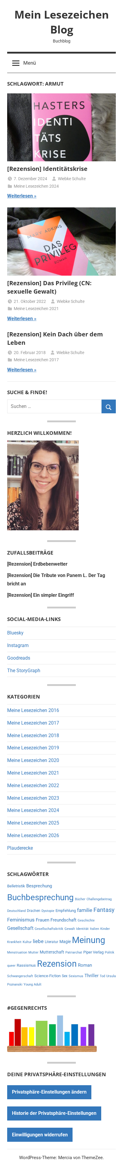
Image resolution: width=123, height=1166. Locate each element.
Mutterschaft (52, 952)
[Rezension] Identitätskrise (47, 169)
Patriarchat (73, 952)
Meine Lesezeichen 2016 (33, 710)
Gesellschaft (20, 928)
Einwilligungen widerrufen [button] (40, 1135)
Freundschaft (63, 920)
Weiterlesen (20, 196)
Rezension (57, 964)
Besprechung (39, 886)
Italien (94, 929)
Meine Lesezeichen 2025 (33, 823)
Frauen (42, 920)
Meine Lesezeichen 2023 (33, 798)
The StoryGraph (23, 670)
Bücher (80, 899)
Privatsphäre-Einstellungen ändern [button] (49, 1092)
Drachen (33, 911)
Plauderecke (20, 848)
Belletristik (16, 886)
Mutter (33, 952)
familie (84, 910)
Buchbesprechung (40, 897)
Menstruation (17, 952)
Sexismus (76, 976)
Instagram (18, 645)
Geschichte (86, 920)
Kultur (27, 942)
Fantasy (103, 909)
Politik (109, 952)
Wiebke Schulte (72, 178)
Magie (65, 941)
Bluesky (15, 633)
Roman (85, 965)
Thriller (91, 975)
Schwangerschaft (20, 976)
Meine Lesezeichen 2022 (33, 785)
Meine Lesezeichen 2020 (33, 760)
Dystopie (47, 911)
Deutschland (16, 911)
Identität (82, 929)
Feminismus (21, 920)
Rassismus (26, 965)
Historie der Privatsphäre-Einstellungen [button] (54, 1113)
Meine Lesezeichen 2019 (33, 748)
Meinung (88, 940)
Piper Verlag (93, 952)
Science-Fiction (47, 976)
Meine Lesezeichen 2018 (33, 735)
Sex (64, 976)
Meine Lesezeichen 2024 (36, 186)
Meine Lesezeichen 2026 (33, 835)
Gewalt (69, 929)
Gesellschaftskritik (49, 929)
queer (11, 966)
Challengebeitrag (99, 899)
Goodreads (18, 658)
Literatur (51, 942)
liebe (38, 941)
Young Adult (32, 984)
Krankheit (14, 942)
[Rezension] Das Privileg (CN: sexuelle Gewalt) (49, 287)
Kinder (105, 929)
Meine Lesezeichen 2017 (36, 359)
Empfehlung (66, 910)
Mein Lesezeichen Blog (61, 22)
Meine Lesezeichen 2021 (36, 308)
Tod (102, 976)
